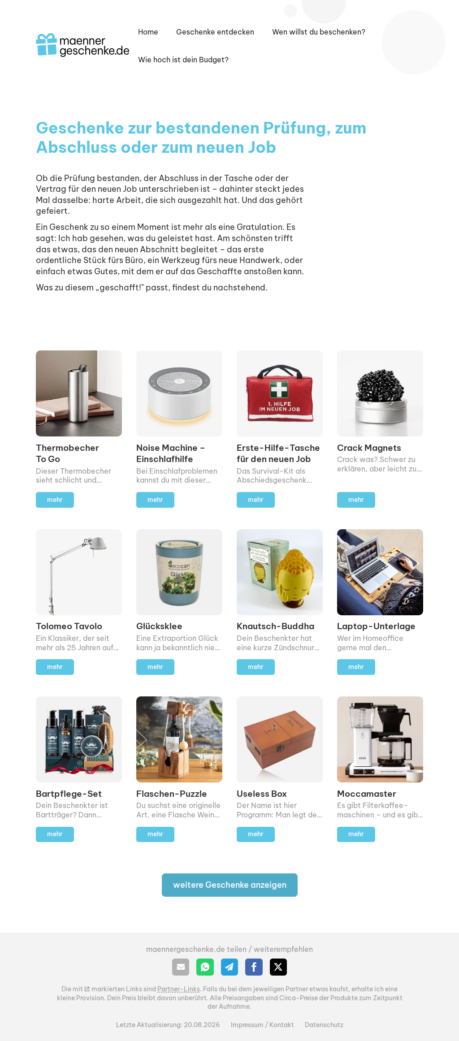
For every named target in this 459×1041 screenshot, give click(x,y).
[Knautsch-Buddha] (280, 602)
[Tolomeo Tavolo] (79, 602)
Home (148, 31)
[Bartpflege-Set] (79, 769)
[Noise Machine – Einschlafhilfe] (179, 428)
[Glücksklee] (179, 602)
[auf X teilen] (278, 967)
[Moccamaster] (380, 769)
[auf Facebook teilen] (253, 967)
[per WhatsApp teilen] (204, 967)
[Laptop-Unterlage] (380, 602)
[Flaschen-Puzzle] (179, 769)
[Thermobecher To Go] (79, 428)
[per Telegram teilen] (229, 967)
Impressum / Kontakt (262, 1025)
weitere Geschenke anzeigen (229, 885)
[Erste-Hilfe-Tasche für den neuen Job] (280, 428)
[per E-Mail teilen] (180, 967)
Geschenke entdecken (215, 31)
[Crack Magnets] (380, 428)
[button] (318, 32)
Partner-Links (178, 989)
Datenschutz (324, 1025)
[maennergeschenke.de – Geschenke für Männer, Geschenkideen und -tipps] (82, 45)
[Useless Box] (280, 769)
